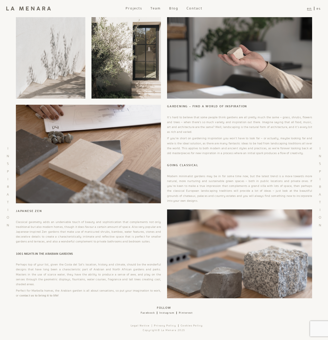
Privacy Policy (165, 325)
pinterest (186, 313)
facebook (148, 313)
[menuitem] (309, 8)
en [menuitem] (309, 9)
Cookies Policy (192, 325)
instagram (167, 313)
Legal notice (140, 325)
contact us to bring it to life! (39, 295)
